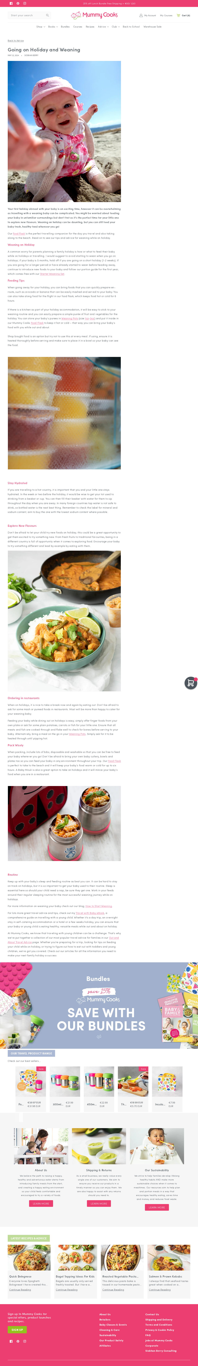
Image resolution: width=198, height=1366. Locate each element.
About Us (105, 1314)
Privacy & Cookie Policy (159, 1330)
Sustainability (107, 1335)
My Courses (166, 15)
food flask (19, 233)
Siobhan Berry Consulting (160, 1350)
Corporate (151, 1345)
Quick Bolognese (20, 1276)
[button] (40, 26)
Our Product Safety (111, 1340)
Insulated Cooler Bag (160, 1104)
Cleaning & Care (109, 1330)
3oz (92, 318)
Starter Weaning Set (52, 273)
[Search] (47, 15)
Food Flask (37, 323)
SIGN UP (17, 1330)
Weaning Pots (69, 318)
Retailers (104, 1319)
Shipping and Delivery (158, 1319)
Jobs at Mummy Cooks (158, 1340)
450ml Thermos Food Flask (92, 1104)
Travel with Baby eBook (90, 913)
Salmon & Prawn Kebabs (165, 1276)
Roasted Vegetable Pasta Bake (119, 1276)
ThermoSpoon (124, 1104)
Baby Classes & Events (113, 1324)
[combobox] (29, 15)
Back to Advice (16, 40)
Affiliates (105, 1345)
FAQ (148, 1335)
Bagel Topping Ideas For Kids (75, 1276)
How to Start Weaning (99, 906)
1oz (87, 318)
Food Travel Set (22, 1104)
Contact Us (152, 1314)
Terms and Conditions (158, 1324)
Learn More (41, 1203)
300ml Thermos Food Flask (58, 1104)
